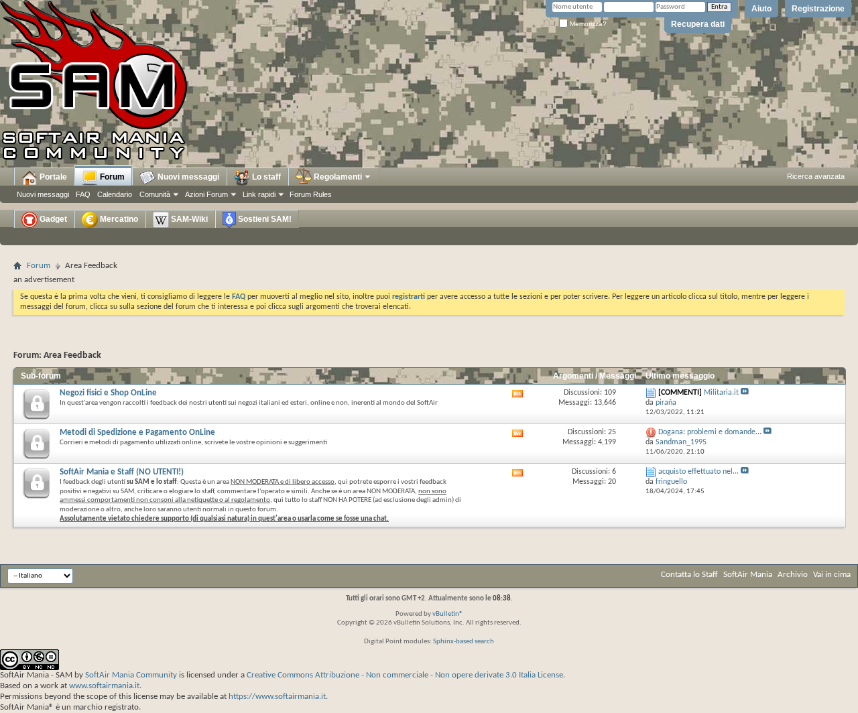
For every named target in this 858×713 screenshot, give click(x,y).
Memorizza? (587, 23)
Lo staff (265, 177)
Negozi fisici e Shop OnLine (108, 393)
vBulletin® (447, 614)
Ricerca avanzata (816, 176)
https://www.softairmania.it (277, 696)
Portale (52, 177)
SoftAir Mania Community (131, 675)
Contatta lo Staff (689, 574)
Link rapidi (259, 194)
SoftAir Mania (747, 574)
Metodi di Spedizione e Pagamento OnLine (137, 432)
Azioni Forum (206, 194)
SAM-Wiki (188, 219)
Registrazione (818, 8)
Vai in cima (832, 574)
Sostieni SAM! (264, 219)
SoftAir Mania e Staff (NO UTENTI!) (122, 472)
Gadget (52, 219)
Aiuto (761, 8)
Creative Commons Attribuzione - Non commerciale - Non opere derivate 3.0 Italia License (405, 675)
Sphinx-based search (463, 641)
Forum (111, 177)
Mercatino (118, 219)
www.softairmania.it (104, 686)
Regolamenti (337, 177)
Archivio (793, 574)
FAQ (83, 194)
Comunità (154, 194)
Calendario (114, 194)
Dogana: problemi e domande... (709, 432)
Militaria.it (721, 393)
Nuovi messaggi (43, 194)
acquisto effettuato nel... (698, 472)
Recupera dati (698, 24)
